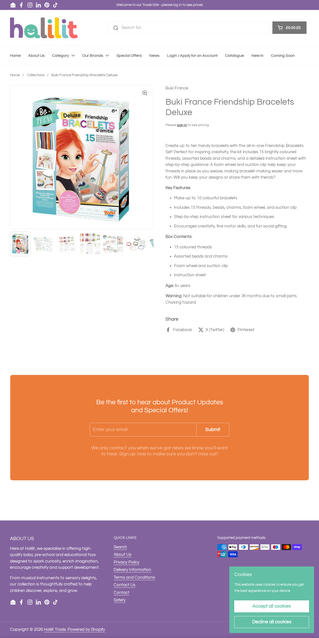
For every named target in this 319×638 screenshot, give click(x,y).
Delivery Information (132, 569)
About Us (122, 554)
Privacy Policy (126, 562)
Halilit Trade (55, 629)
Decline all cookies (271, 621)
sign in (182, 125)
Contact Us (124, 585)
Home (15, 75)
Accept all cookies (271, 606)
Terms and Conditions (134, 577)
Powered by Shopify (86, 629)
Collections (35, 75)
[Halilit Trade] (44, 27)
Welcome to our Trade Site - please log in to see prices (159, 5)
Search (120, 547)
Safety (120, 600)
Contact (121, 592)
